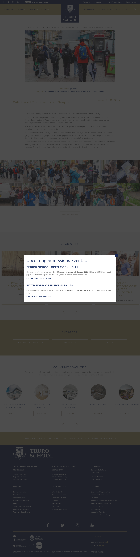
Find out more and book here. (39, 278)
